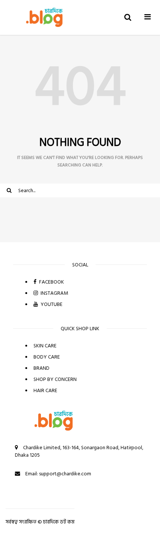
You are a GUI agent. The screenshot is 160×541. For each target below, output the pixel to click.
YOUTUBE (51, 304)
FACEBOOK (51, 282)
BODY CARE (46, 357)
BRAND (41, 368)
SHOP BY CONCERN (55, 379)
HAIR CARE (45, 390)
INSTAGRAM (53, 293)
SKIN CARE (45, 345)
